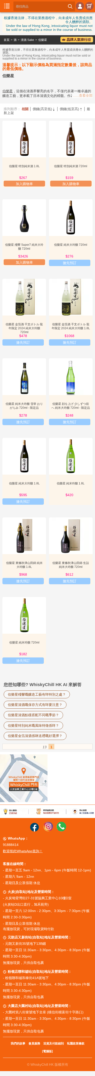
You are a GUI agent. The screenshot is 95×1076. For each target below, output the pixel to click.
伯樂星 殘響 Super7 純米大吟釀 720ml (24, 246)
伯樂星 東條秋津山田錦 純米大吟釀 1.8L (24, 565)
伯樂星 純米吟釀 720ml (24, 642)
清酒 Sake (27, 40)
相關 (25, 109)
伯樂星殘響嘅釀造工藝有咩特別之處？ (37, 694)
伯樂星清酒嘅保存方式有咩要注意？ (35, 705)
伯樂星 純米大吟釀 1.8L (24, 483)
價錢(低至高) (71, 109)
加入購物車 (24, 184)
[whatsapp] (61, 830)
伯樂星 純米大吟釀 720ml (70, 244)
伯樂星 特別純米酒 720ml (70, 166)
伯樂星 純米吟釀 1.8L (71, 483)
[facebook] (34, 830)
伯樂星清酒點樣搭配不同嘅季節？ (33, 715)
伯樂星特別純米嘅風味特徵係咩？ (33, 725)
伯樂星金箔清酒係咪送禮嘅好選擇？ (35, 736)
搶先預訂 (69, 263)
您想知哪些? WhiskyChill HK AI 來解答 (43, 684)
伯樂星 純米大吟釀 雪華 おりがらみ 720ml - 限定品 (24, 405)
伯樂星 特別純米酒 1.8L (24, 166)
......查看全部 (83, 95)
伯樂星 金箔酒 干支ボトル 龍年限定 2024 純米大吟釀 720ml (24, 328)
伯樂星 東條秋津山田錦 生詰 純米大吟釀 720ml (70, 565)
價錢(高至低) (44, 109)
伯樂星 (42, 40)
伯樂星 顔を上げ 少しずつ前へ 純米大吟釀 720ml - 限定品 (70, 405)
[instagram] (48, 830)
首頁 (7, 40)
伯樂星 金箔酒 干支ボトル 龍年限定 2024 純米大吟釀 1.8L (71, 326)
